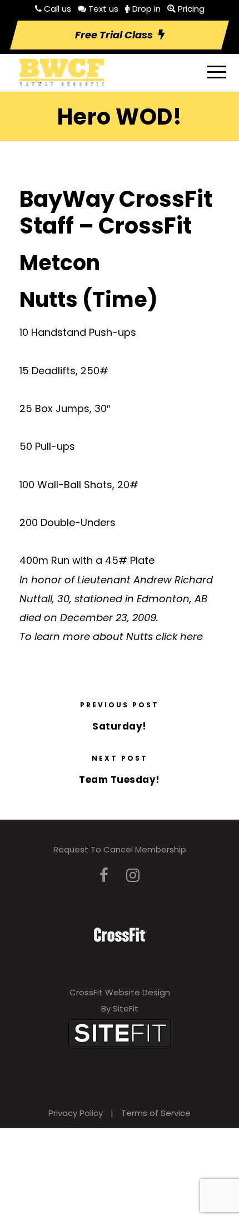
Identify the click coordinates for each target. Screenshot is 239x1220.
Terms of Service (156, 1113)
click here (179, 636)
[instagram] (133, 875)
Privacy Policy (75, 1113)
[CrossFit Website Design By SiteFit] (119, 1032)
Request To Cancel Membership (119, 849)
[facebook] (103, 875)
